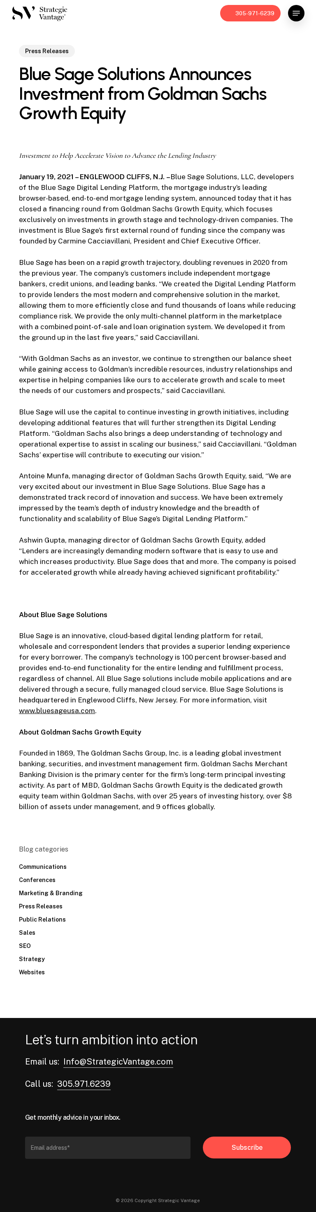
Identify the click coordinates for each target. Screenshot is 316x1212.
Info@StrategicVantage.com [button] (118, 1062)
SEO (25, 946)
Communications (43, 866)
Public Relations (42, 919)
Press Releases (47, 51)
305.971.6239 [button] (84, 1084)
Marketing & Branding (51, 893)
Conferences (37, 880)
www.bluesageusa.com (57, 711)
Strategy (32, 959)
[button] (296, 13)
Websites (32, 972)
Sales (27, 932)
